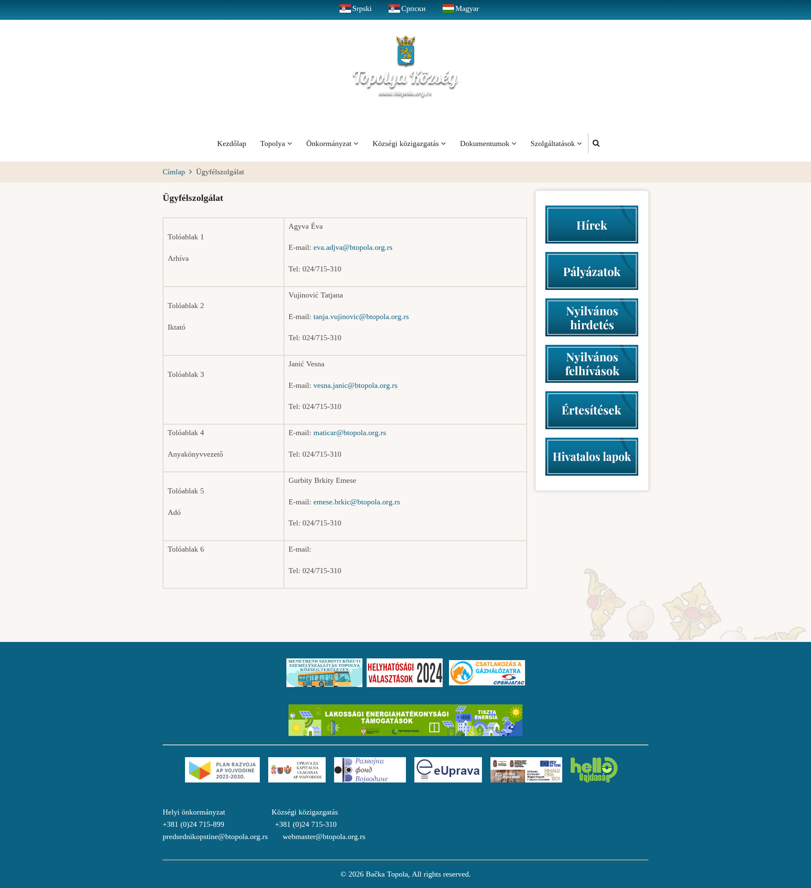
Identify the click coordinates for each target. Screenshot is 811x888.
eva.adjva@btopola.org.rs (352, 247)
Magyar (467, 8)
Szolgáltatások (554, 143)
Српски (413, 8)
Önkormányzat (330, 143)
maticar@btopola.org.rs (349, 432)
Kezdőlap (231, 143)
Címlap (174, 172)
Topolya (273, 143)
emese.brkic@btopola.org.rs (356, 502)
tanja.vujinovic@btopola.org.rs (361, 316)
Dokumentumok (486, 143)
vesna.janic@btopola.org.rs (355, 385)
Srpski (362, 8)
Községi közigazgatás (407, 143)
